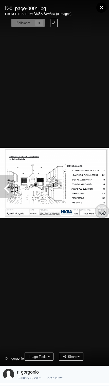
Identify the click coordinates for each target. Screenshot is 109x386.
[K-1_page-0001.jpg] (6, 186)
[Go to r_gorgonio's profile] (8, 374)
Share (72, 356)
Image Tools (38, 356)
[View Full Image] (54, 23)
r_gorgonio (28, 371)
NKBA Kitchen (44, 13)
